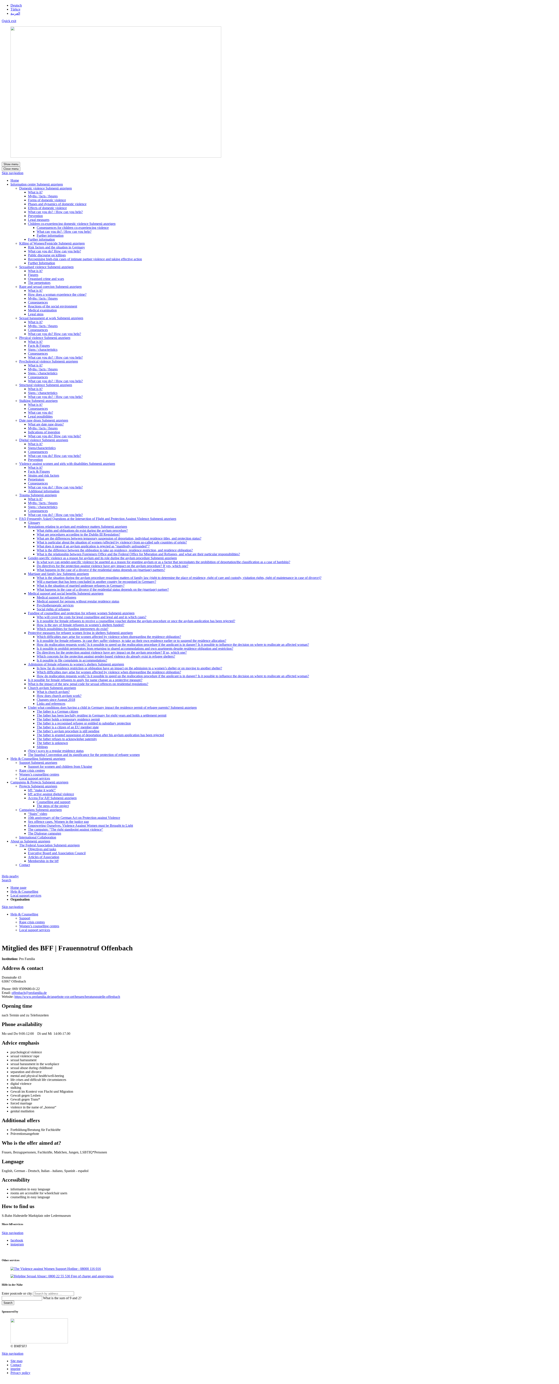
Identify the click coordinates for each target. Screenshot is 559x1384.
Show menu (10, 164)
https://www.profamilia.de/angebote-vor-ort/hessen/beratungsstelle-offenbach (67, 996)
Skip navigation (12, 173)
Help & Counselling (24, 891)
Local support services (25, 895)
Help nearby (10, 876)
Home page (18, 887)
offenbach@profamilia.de (29, 993)
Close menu (11, 168)
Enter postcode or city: (18, 1293)
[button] (50, 184)
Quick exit (9, 21)
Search (6, 880)
